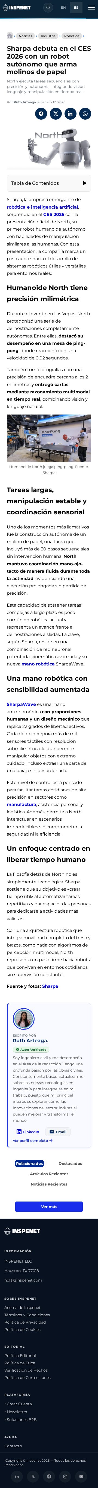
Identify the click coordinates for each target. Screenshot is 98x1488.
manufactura (21, 804)
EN (63, 7)
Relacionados (29, 1163)
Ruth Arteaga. (25, 102)
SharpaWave (21, 704)
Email (61, 1132)
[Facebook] (49, 1477)
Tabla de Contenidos (35, 183)
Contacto (13, 1446)
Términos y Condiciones (27, 1315)
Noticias (25, 36)
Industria (48, 36)
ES (76, 7)
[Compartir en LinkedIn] (70, 114)
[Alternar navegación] (91, 7)
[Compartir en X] (56, 114)
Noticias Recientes (49, 1184)
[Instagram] (65, 1477)
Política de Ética (19, 1363)
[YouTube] (81, 1477)
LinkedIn (31, 1132)
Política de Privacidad (25, 1322)
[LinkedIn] (17, 1477)
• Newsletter (15, 1412)
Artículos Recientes (49, 1173)
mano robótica (38, 664)
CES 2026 (53, 214)
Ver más (49, 1206)
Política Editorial (20, 1355)
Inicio (10, 35)
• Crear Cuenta (18, 1404)
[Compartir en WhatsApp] (85, 114)
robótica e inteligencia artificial (42, 207)
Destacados (70, 1163)
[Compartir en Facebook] (41, 114)
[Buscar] (48, 7)
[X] (33, 1477)
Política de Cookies (22, 1329)
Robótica (71, 36)
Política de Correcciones (27, 1377)
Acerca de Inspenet (22, 1307)
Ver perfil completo (30, 1140)
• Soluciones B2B (20, 1419)
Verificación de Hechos (26, 1370)
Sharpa (50, 986)
